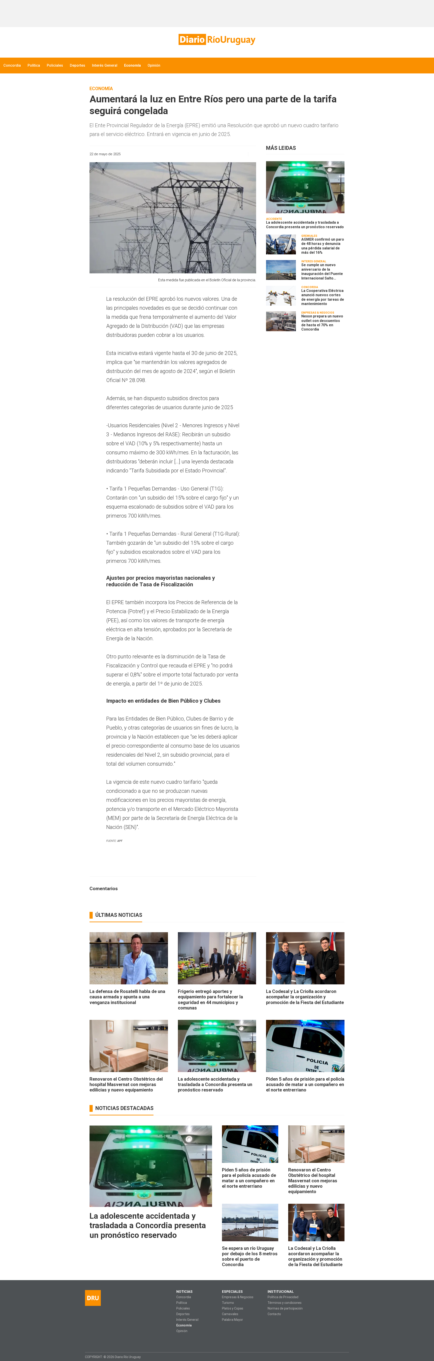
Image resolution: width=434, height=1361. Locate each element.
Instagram (97, 1341)
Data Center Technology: (345, 1356)
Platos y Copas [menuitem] (232, 1308)
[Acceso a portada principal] (217, 39)
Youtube (115, 1341)
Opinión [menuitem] (154, 65)
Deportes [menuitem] (77, 65)
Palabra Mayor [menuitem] (232, 1319)
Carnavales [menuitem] (230, 1314)
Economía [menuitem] (132, 65)
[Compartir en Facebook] (210, 154)
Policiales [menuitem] (55, 65)
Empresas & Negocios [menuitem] (237, 1297)
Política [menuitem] (34, 65)
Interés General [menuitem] (104, 65)
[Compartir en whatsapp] (202, 154)
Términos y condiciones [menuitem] (285, 1303)
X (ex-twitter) (106, 1341)
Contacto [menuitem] (274, 1314)
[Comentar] (251, 154)
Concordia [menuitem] (12, 65)
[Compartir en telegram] (234, 154)
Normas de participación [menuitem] (285, 1308)
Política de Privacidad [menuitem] (283, 1297)
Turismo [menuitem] (228, 1303)
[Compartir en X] (226, 154)
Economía (101, 88)
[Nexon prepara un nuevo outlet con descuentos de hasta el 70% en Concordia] (281, 321)
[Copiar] (218, 154)
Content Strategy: (336, 1356)
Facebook (88, 1341)
